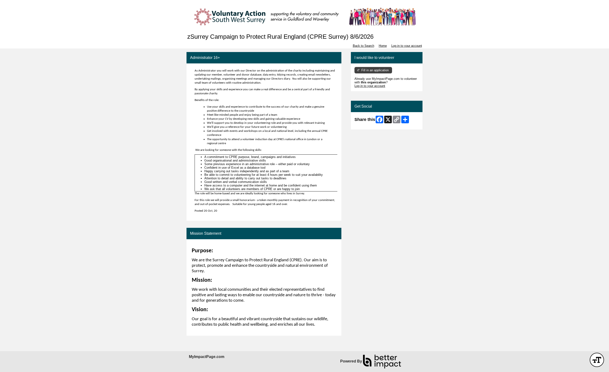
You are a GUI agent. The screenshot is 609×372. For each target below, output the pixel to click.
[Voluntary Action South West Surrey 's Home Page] (304, 16)
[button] (597, 360)
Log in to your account (406, 46)
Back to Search (363, 46)
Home (383, 46)
